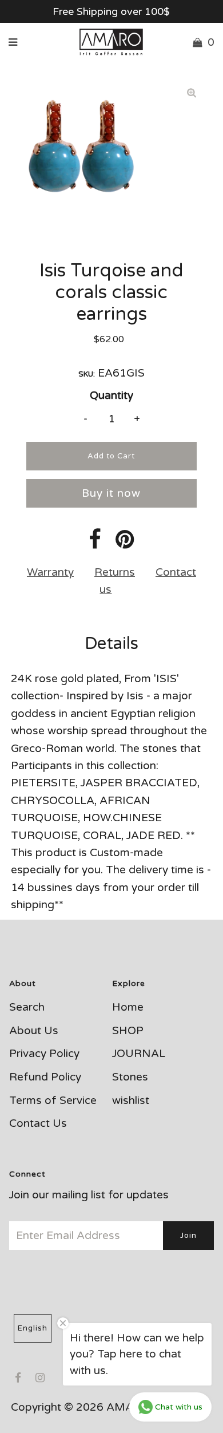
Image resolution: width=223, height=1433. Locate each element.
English (32, 1328)
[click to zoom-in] (191, 92)
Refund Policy (45, 1077)
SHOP (128, 1030)
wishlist (130, 1100)
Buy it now (111, 493)
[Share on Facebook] (95, 543)
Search (27, 1007)
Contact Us (38, 1123)
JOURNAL (138, 1053)
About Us (33, 1030)
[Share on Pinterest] (125, 543)
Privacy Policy (44, 1053)
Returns (114, 572)
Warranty (50, 572)
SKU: (86, 374)
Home (128, 1007)
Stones (130, 1077)
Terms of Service (53, 1100)
